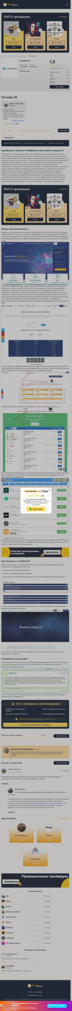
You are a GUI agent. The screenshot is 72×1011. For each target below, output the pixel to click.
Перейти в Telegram (57, 1006)
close (50, 490)
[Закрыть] (70, 1003)
